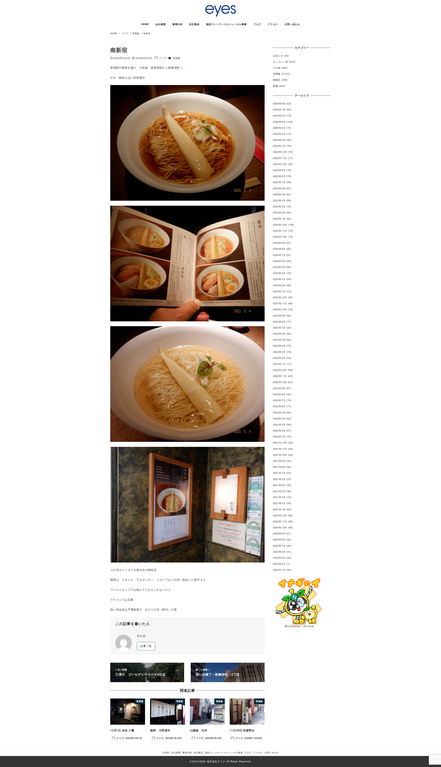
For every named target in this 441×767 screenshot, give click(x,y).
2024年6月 (279, 261)
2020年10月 (280, 527)
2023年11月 (280, 303)
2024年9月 (279, 242)
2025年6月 (279, 188)
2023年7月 (279, 327)
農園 (275, 86)
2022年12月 (280, 370)
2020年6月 (279, 551)
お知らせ (278, 55)
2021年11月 (280, 448)
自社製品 (198, 752)
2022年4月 (279, 418)
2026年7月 (279, 109)
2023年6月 (279, 333)
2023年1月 (279, 364)
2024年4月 (279, 273)
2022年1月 (279, 436)
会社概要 (176, 752)
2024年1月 (279, 291)
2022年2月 (279, 430)
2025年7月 (279, 182)
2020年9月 (279, 533)
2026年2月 (279, 139)
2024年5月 (279, 267)
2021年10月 (280, 454)
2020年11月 (280, 521)
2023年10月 (280, 309)
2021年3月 (279, 497)
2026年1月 (279, 146)
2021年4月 (279, 491)
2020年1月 (279, 569)
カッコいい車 (280, 61)
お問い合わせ (271, 752)
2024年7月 (279, 255)
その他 (276, 67)
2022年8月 (279, 394)
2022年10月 (280, 382)
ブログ (248, 752)
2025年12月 (280, 152)
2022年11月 (280, 376)
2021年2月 (279, 503)
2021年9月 (279, 461)
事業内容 (187, 752)
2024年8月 (279, 248)
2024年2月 (279, 285)
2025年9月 (279, 170)
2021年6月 (279, 479)
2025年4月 (279, 200)
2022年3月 (279, 424)
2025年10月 (280, 164)
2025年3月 (279, 206)
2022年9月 (279, 388)
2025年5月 (279, 194)
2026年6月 (279, 115)
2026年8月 (279, 103)
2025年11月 (280, 158)
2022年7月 (279, 400)
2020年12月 (280, 515)
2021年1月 (279, 509)
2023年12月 (280, 297)
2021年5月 (279, 485)
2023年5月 (279, 339)
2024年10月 (280, 236)
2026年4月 (279, 127)
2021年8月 (279, 467)
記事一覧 (146, 646)
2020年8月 (279, 539)
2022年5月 (279, 412)
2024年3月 (279, 279)
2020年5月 (279, 557)
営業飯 (176, 58)
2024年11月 (280, 230)
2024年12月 (280, 224)
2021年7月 (279, 473)
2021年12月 (280, 442)
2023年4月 (279, 345)
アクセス (258, 752)
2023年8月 (279, 321)
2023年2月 (279, 358)
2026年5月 (279, 121)
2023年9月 (279, 315)
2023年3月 (279, 352)
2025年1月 (279, 218)
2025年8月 (279, 176)
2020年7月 (279, 545)
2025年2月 (279, 212)
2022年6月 (279, 406)
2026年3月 (279, 133)
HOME (166, 752)
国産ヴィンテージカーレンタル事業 (224, 752)
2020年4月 (279, 563)
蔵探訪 (276, 79)
